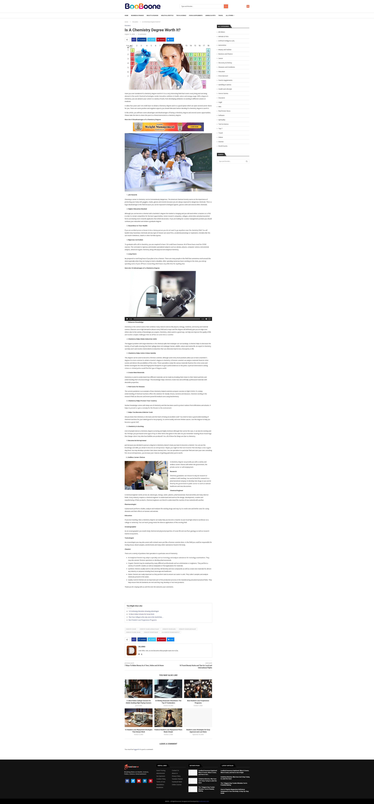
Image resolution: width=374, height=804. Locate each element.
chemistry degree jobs (169, 629)
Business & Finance (137, 15)
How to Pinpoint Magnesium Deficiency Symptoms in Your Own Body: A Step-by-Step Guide (235, 791)
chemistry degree (131, 629)
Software (221, 115)
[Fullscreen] (209, 319)
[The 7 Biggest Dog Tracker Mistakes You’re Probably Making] (192, 789)
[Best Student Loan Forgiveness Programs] (198, 688)
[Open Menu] (248, 6)
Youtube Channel (177, 779)
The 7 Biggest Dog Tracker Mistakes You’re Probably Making (206, 789)
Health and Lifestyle (225, 89)
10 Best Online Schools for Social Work (141, 614)
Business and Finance (225, 54)
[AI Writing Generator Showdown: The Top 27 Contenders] (168, 688)
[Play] (127, 319)
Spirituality (221, 120)
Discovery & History (225, 63)
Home (126, 15)
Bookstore (159, 787)
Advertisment (160, 773)
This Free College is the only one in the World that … (145, 617)
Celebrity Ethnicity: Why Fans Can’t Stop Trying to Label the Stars (207, 780)
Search (226, 6)
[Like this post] (134, 40)
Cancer (220, 58)
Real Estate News (224, 111)
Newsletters (160, 784)
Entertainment (223, 76)
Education (135, 22)
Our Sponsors (160, 776)
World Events (222, 146)
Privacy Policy (176, 776)
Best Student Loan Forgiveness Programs (142, 620)
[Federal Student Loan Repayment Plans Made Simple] (168, 717)
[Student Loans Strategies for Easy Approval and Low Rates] (198, 717)
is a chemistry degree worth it (171, 632)
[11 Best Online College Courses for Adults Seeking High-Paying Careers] (139, 688)
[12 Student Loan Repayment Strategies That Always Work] (139, 717)
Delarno (141, 647)
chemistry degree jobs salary (187, 629)
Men (219, 106)
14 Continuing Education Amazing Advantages (143, 611)
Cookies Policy (161, 779)
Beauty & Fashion (152, 15)
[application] (168, 296)
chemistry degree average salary (149, 629)
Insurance (221, 98)
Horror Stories (223, 93)
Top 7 (220, 128)
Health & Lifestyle (167, 15)
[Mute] (206, 319)
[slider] (167, 318)
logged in (137, 749)
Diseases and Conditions (226, 67)
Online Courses (176, 784)
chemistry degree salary (151, 632)
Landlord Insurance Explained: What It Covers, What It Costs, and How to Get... (207, 772)
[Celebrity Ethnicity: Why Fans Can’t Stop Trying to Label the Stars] (192, 781)
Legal (220, 102)
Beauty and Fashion (224, 49)
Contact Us (175, 770)
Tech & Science (181, 15)
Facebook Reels (177, 781)
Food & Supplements (195, 15)
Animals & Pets (210, 15)
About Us (175, 773)
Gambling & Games (224, 85)
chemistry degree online (133, 632)
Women (221, 142)
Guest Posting (160, 770)
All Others (229, 15)
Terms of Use (160, 781)
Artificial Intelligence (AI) (226, 41)
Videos (220, 137)
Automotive (222, 45)
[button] (168, 296)
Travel (220, 15)
